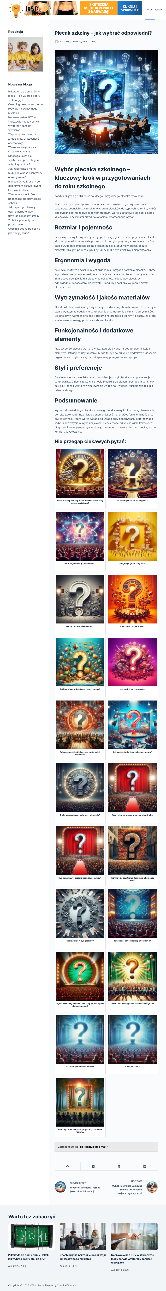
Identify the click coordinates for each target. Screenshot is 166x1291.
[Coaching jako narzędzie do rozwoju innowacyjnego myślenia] (83, 1236)
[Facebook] (68, 1166)
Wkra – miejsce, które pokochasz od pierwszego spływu (24, 199)
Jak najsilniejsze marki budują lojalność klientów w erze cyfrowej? (25, 173)
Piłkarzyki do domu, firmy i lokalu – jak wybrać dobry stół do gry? (24, 96)
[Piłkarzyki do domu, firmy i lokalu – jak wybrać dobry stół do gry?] (31, 1236)
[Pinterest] (119, 1166)
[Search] (156, 10)
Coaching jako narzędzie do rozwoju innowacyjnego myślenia (25, 109)
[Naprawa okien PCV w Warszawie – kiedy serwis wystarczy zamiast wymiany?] (134, 1236)
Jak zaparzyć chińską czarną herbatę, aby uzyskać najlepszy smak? (23, 211)
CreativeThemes (66, 1285)
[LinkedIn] (145, 1166)
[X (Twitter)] (93, 1166)
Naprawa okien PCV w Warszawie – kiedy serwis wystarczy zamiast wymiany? (133, 1258)
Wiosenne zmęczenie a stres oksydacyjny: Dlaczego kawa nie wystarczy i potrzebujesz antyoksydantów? (23, 156)
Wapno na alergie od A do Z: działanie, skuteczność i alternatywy (24, 139)
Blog (150, 9)
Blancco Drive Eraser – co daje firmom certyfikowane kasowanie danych (25, 186)
